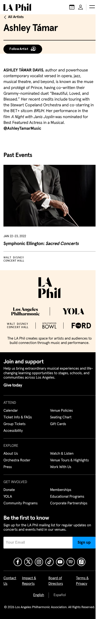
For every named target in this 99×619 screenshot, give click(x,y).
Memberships (60, 490)
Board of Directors (55, 581)
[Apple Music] (81, 562)
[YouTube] (60, 562)
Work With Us (60, 467)
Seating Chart (61, 417)
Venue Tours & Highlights (69, 460)
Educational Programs (67, 497)
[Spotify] (71, 562)
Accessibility (13, 431)
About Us (10, 454)
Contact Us (9, 581)
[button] (92, 7)
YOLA (7, 497)
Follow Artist (18, 49)
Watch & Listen (62, 454)
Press (7, 467)
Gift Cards (58, 424)
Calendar (10, 411)
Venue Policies (61, 411)
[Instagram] (39, 562)
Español (59, 595)
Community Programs (20, 503)
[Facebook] (18, 562)
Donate (9, 490)
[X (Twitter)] (28, 562)
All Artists (16, 17)
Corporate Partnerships (68, 503)
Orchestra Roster (16, 460)
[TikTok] (49, 562)
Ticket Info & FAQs (17, 417)
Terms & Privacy (82, 581)
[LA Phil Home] (17, 7)
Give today (12, 385)
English (38, 595)
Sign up (84, 542)
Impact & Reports (29, 581)
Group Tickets (14, 424)
